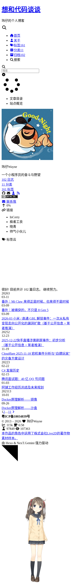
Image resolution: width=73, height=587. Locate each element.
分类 (19, 50)
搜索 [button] (17, 59)
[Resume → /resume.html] (13, 193)
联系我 (11, 201)
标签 (19, 45)
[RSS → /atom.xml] (18, 193)
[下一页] (13, 411)
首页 (17, 35)
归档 (19, 55)
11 (9, 411)
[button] (36, 28)
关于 (17, 40)
